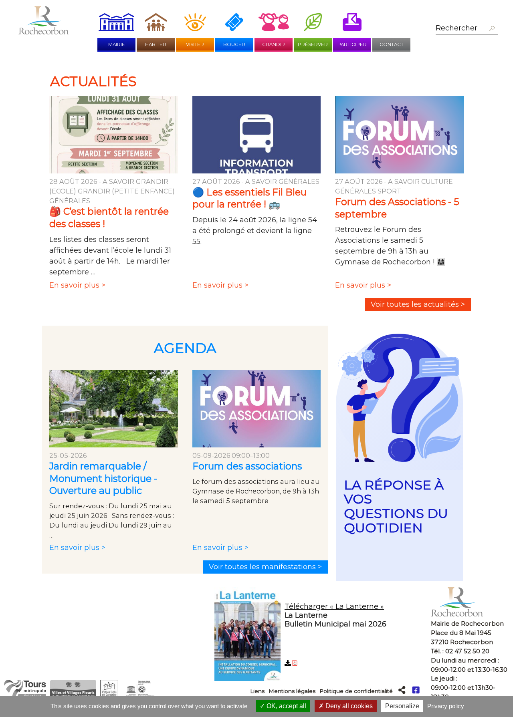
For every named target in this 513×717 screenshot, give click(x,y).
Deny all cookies (348, 706)
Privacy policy (445, 706)
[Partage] (402, 689)
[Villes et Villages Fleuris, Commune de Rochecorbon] (73, 695)
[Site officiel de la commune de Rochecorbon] (43, 32)
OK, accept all (285, 706)
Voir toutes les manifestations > (265, 566)
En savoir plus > (77, 289)
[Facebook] (416, 689)
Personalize (402, 706)
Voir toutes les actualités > (418, 304)
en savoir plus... (399, 458)
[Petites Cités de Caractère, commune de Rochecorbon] (109, 695)
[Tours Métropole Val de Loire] (25, 695)
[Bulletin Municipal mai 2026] (319, 635)
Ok (491, 28)
